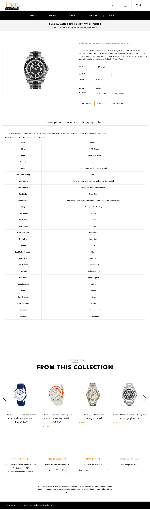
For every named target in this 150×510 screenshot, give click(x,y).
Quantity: (83, 74)
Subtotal (82, 80)
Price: (81, 67)
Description (53, 122)
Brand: (81, 88)
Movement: (83, 92)
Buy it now (101, 104)
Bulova (62, 27)
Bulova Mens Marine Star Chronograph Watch (93, 416)
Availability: (101, 94)
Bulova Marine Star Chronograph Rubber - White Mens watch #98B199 (57, 418)
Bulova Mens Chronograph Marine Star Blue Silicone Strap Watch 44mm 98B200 (20, 418)
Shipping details (93, 122)
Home (54, 27)
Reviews (72, 122)
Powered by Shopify (44, 505)
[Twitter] (50, 470)
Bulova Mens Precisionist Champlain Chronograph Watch (129, 416)
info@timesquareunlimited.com (21, 472)
